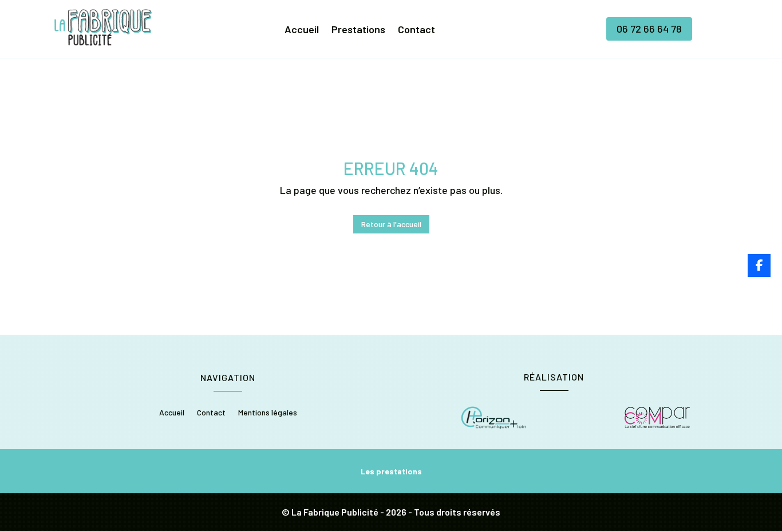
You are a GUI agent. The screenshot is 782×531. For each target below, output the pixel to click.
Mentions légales (267, 413)
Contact (416, 30)
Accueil (302, 30)
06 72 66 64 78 (649, 28)
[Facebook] (759, 265)
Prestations (358, 30)
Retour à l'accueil (391, 224)
